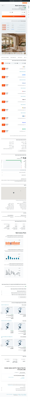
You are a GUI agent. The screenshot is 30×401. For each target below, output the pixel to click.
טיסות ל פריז (22, 377)
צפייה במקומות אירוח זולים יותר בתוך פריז (6, 320)
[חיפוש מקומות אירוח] (29, 7)
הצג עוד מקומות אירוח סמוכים (5, 304)
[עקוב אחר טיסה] (29, 12)
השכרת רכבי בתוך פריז (11, 377)
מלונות (21, 394)
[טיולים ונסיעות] (29, 15)
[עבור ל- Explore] (29, 11)
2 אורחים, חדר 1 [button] (23, 14)
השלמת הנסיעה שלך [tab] (22, 372)
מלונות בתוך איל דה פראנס (9, 394)
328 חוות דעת (20, 7)
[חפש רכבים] (29, 8)
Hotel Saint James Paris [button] (23, 314)
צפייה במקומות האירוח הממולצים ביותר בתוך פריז (6, 337)
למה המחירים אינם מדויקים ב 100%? (20, 390)
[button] (1, 1)
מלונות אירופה (18, 394)
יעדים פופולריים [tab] (17, 372)
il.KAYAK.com (24, 394)
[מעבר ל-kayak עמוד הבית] (24, 2)
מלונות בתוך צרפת (15, 394)
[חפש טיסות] (29, 5)
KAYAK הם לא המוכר (22, 387)
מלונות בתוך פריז (22, 378)
